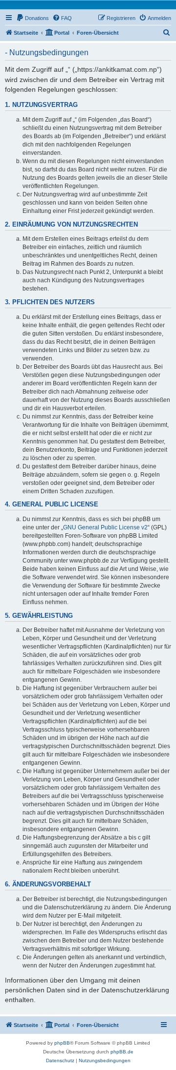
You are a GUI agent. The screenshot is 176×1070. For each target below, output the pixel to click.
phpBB (62, 1043)
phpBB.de (121, 1051)
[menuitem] (32, 18)
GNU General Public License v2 (105, 527)
